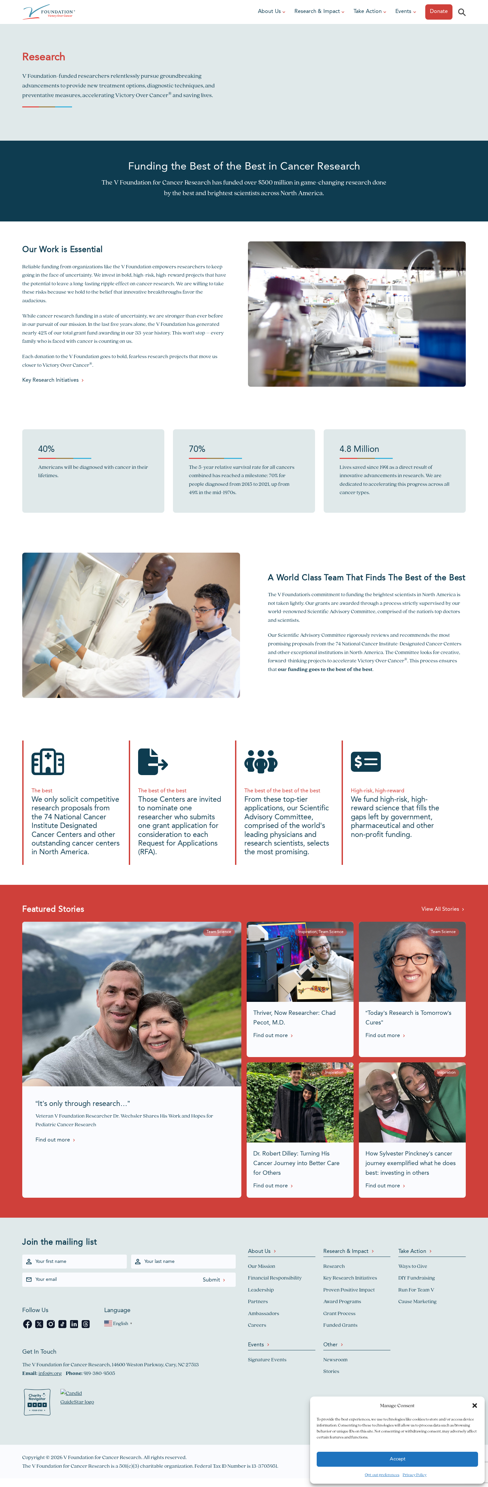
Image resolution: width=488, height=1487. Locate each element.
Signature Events (267, 1359)
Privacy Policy (415, 1474)
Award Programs (342, 1301)
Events (403, 11)
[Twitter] (39, 1327)
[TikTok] (63, 1327)
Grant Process (339, 1313)
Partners (258, 1301)
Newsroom (335, 1359)
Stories (331, 1371)
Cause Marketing (417, 1301)
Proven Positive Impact (349, 1289)
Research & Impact (317, 11)
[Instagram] (51, 1327)
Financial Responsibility (275, 1277)
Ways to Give (412, 1266)
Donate (439, 11)
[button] (474, 1405)
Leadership (261, 1289)
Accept (397, 1459)
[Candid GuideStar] (80, 1403)
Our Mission (261, 1266)
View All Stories (440, 909)
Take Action (368, 11)
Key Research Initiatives (50, 380)
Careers (257, 1324)
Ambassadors (263, 1313)
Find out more (53, 1140)
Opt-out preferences (382, 1474)
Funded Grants (340, 1324)
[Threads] (85, 1327)
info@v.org (50, 1373)
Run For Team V (416, 1289)
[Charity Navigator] (37, 1403)
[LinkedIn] (74, 1327)
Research (334, 1266)
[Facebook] (28, 1327)
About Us (269, 11)
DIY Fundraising (416, 1277)
